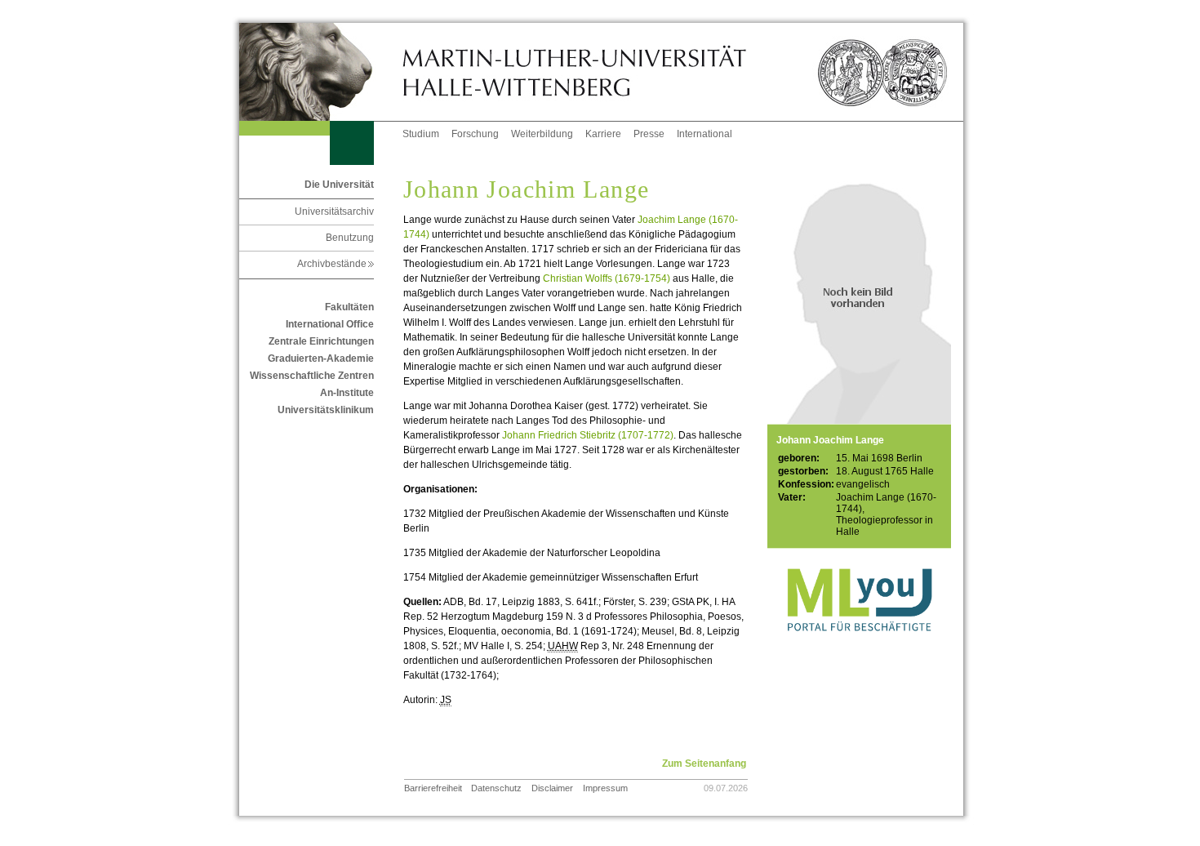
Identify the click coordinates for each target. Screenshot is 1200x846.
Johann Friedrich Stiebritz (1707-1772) (587, 435)
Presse (648, 134)
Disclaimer (552, 788)
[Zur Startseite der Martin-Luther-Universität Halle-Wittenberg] (320, 72)
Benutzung (350, 237)
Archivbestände (335, 263)
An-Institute (347, 393)
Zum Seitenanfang (704, 763)
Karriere (603, 134)
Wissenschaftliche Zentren (312, 375)
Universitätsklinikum (326, 410)
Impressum (605, 788)
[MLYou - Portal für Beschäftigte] (859, 647)
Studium (420, 134)
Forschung (475, 134)
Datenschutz (496, 788)
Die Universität (339, 184)
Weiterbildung (542, 134)
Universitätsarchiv (334, 211)
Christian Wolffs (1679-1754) (606, 278)
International (704, 134)
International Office (330, 324)
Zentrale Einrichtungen (321, 341)
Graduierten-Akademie (321, 358)
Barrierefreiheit (433, 788)
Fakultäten (349, 307)
